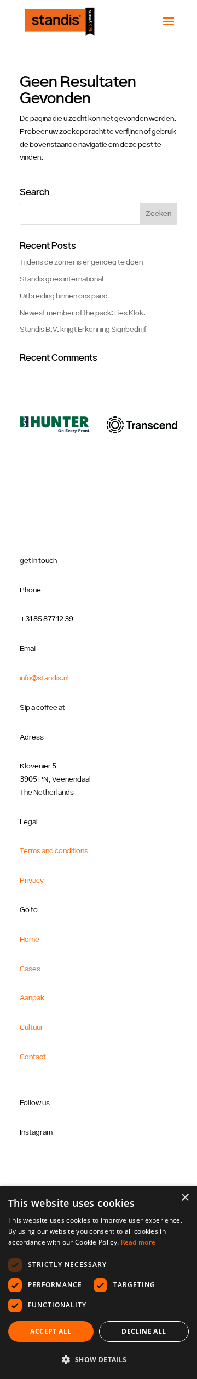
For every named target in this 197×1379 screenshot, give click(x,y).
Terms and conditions (54, 851)
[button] (98, 1359)
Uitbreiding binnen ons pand (64, 296)
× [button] (185, 1198)
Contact (33, 1057)
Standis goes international (61, 279)
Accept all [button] (50, 1331)
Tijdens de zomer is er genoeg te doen (81, 262)
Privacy (32, 880)
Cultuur (31, 1027)
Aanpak (32, 998)
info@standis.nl (44, 678)
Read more (138, 1242)
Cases (30, 969)
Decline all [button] (143, 1331)
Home (29, 939)
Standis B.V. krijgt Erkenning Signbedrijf (83, 329)
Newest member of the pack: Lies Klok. (83, 313)
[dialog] (98, 1282)
